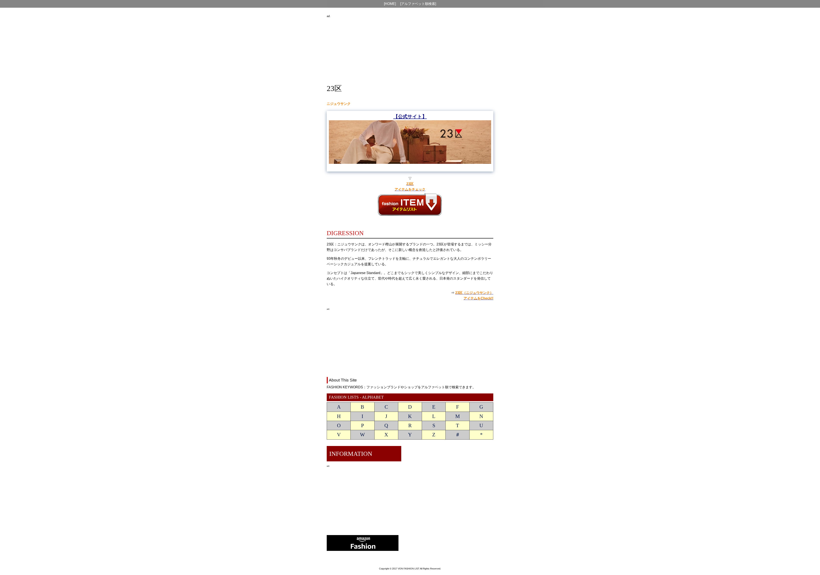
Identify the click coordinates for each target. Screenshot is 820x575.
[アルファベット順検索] (418, 4)
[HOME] (390, 4)
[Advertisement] (410, 48)
